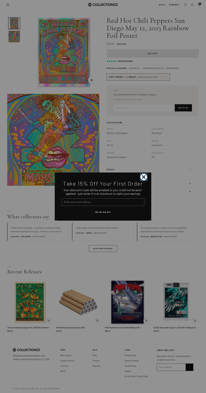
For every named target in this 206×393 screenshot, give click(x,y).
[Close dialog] (143, 177)
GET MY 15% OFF (103, 212)
